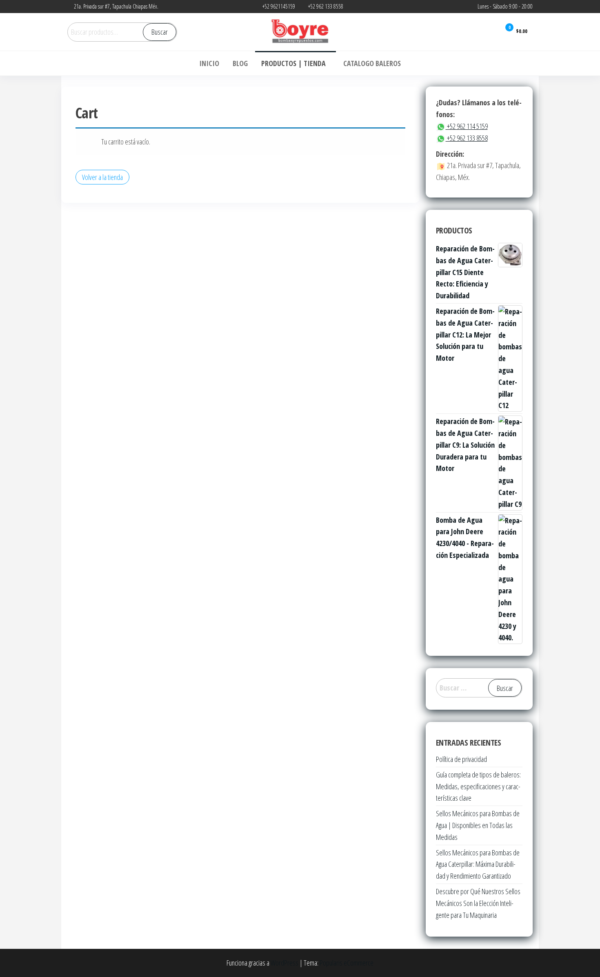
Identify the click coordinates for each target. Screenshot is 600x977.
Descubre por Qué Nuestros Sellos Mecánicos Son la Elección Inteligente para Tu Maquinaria (478, 903)
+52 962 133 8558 (467, 138)
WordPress (284, 963)
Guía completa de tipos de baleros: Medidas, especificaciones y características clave (478, 786)
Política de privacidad (461, 759)
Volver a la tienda (102, 177)
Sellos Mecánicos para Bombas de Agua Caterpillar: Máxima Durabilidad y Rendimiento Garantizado (478, 864)
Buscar (159, 32)
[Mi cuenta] (488, 31)
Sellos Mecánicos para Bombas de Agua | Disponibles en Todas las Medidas (478, 825)
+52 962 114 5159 (467, 126)
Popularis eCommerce (346, 963)
